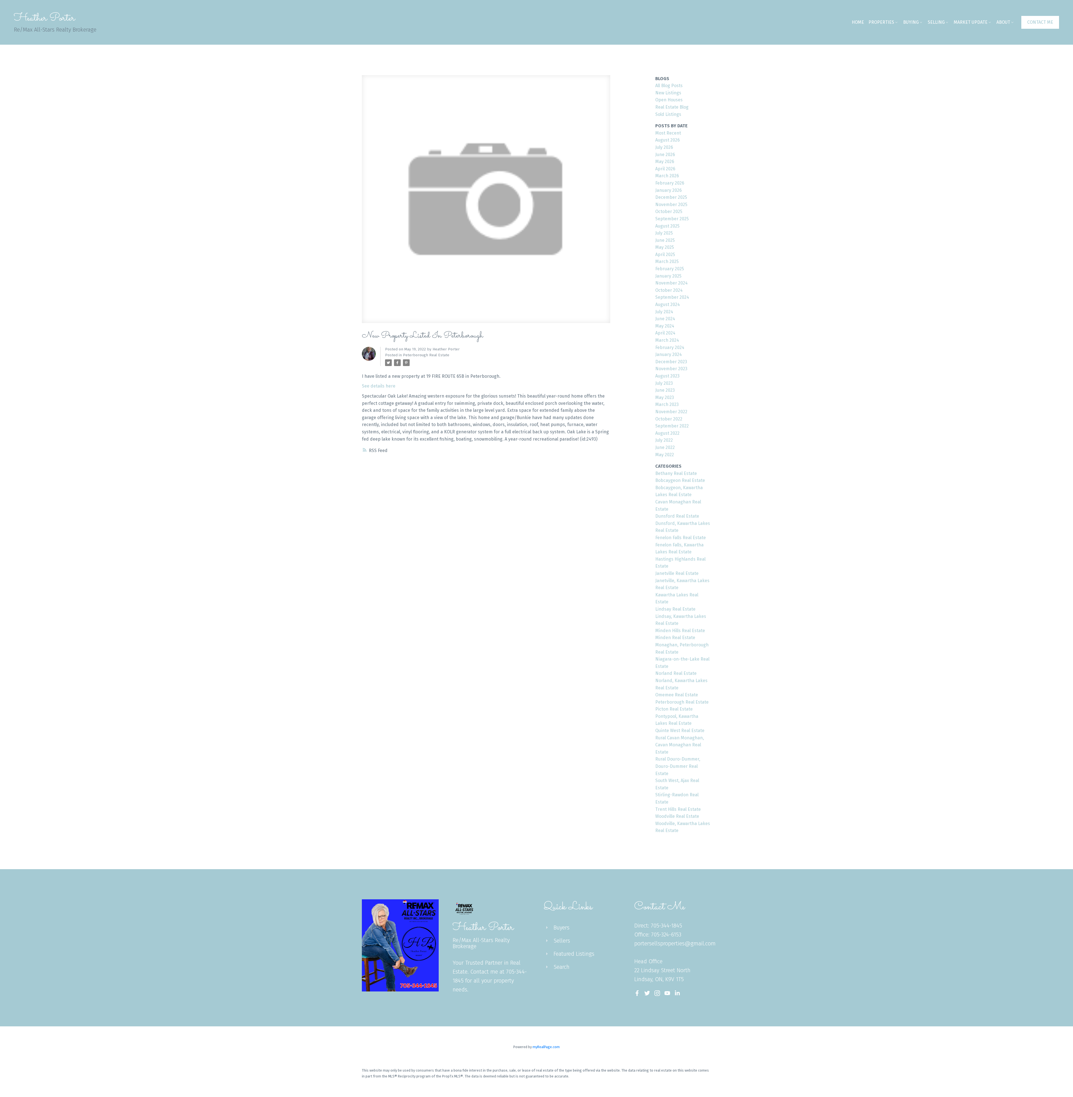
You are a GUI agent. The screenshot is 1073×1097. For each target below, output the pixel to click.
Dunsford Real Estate (677, 516)
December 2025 (671, 197)
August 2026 (667, 140)
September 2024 (672, 297)
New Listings (668, 92)
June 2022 (665, 447)
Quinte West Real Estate (679, 730)
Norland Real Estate (676, 673)
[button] (1040, 22)
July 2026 (664, 147)
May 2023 (664, 397)
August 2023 (667, 376)
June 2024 (665, 318)
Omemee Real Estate (676, 694)
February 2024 (669, 347)
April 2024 (665, 333)
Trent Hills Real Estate (678, 809)
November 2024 (671, 283)
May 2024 (664, 326)
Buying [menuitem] (911, 22)
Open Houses (669, 99)
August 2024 (667, 304)
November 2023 (671, 368)
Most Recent (668, 133)
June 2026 (665, 154)
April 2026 (665, 168)
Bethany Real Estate (676, 473)
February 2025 (669, 268)
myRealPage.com (546, 1047)
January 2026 (668, 190)
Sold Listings (668, 114)
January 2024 (668, 354)
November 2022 (671, 411)
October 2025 (668, 211)
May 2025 (664, 247)
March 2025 (667, 261)
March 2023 (667, 404)
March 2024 (667, 340)
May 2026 (664, 161)
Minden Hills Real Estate (680, 630)
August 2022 (667, 433)
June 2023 (665, 390)
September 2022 (672, 426)
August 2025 (667, 226)
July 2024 (664, 311)
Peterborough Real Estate (426, 355)
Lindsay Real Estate (675, 609)
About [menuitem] (1003, 22)
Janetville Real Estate (677, 573)
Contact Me (1040, 22)
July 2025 (664, 233)
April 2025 (665, 254)
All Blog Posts (669, 85)
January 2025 (668, 276)
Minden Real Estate (675, 637)
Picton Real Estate (674, 709)
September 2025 (672, 218)
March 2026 (667, 175)
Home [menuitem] (858, 22)
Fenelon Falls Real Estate (680, 537)
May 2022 (664, 454)
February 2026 (669, 183)
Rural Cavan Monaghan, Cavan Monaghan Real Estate (679, 745)
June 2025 (665, 240)
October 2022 (668, 419)
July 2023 (664, 383)
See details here (378, 386)
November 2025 (671, 204)
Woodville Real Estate (677, 816)
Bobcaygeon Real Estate (680, 480)
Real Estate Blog (672, 107)
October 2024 (669, 290)
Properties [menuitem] (881, 22)
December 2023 (671, 361)
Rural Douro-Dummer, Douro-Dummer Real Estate (677, 766)
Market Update (970, 22)
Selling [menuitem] (936, 22)
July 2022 (664, 440)
